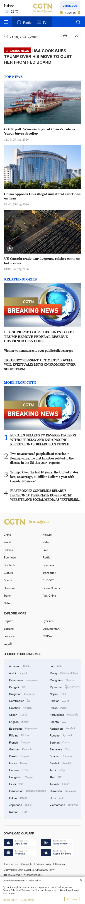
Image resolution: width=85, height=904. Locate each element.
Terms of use (11, 864)
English (8, 621)
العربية (8, 643)
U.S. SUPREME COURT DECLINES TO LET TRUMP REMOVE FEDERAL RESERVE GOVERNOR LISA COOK (39, 336)
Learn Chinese (52, 588)
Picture (47, 534)
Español (9, 628)
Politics (8, 550)
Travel (7, 595)
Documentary (51, 628)
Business (10, 557)
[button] (10, 248)
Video (46, 542)
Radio (27, 22)
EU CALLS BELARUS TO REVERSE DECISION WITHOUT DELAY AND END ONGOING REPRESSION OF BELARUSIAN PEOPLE (43, 439)
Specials (48, 565)
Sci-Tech (9, 565)
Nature (8, 603)
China (7, 534)
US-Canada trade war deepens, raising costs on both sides (42, 261)
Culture (8, 572)
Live (45, 550)
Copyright (27, 864)
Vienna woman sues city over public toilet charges (38, 350)
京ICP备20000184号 (43, 869)
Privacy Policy (10, 899)
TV (44, 22)
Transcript (49, 572)
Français (9, 636)
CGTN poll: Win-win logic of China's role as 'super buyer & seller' (39, 131)
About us (60, 864)
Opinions (9, 588)
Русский (48, 621)
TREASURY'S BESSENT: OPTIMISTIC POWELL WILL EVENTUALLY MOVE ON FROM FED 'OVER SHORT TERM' (39, 364)
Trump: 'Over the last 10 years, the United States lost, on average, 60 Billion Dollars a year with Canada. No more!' (44, 476)
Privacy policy (44, 864)
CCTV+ (47, 636)
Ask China (49, 595)
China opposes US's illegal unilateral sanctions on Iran (42, 196)
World (7, 542)
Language (70, 5)
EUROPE (48, 580)
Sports (8, 580)
